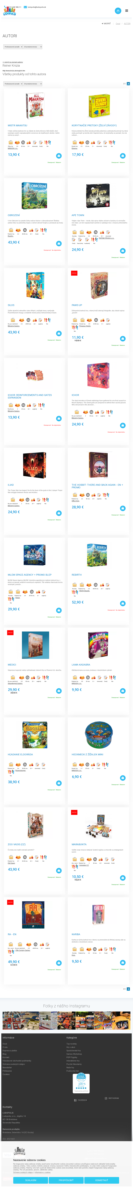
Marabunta (79, 844)
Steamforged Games (15, 683)
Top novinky (71, 1044)
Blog (4, 1054)
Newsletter (7, 1067)
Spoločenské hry (73, 1050)
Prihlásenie (7, 1071)
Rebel (17, 598)
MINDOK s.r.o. (13, 148)
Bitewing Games (13, 326)
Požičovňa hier (72, 1071)
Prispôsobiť (66, 1180)
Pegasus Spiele (85, 326)
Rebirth (77, 575)
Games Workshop (74, 1054)
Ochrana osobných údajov (14, 1064)
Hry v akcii (70, 1047)
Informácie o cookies (43, 1172)
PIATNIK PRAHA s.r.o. (106, 238)
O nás (5, 1047)
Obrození (14, 215)
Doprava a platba (10, 1050)
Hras (73, 955)
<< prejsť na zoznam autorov (13, 62)
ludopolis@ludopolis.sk (37, 7)
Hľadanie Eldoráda (20, 754)
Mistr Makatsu (17, 125)
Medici (12, 664)
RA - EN (12, 934)
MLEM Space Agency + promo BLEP (29, 575)
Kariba (76, 934)
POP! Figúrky (71, 1057)
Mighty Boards (84, 591)
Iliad (11, 485)
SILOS (11, 305)
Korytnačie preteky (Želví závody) (94, 125)
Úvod (118, 24)
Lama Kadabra (81, 664)
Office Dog (75, 501)
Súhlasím (30, 1180)
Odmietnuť (101, 1180)
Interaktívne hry (72, 1061)
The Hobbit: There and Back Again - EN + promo (97, 486)
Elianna (74, 148)
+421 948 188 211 (14, 7)
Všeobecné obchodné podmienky (17, 1061)
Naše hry (70, 1067)
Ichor (75, 395)
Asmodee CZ (84, 865)
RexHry (10, 236)
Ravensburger (20, 770)
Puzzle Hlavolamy (74, 1064)
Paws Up (77, 305)
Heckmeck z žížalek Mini (87, 754)
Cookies (6, 1074)
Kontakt (6, 1057)
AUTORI (127, 24)
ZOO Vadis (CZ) (17, 844)
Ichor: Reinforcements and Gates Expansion (30, 396)
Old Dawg (11, 863)
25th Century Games (22, 950)
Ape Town (78, 215)
